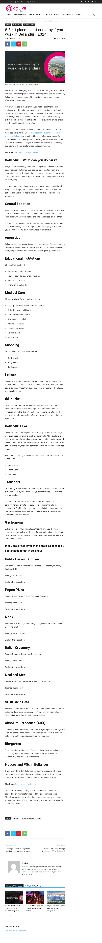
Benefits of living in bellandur (28, 152)
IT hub (39, 818)
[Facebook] (81, 1)
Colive (9, 38)
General (14, 21)
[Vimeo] (92, 1)
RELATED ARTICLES (14, 886)
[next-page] (10, 915)
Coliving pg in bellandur (25, 784)
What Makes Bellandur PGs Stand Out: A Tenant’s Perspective (13, 908)
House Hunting (17, 24)
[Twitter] (88, 1)
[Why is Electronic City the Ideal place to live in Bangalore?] (56, 897)
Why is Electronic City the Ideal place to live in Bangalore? (56, 908)
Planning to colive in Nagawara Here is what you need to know (17, 850)
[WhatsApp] (24, 43)
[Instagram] (85, 1)
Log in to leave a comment (15, 931)
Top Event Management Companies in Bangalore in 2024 (34, 908)
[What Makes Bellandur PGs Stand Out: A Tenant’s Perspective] (14, 897)
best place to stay (28, 818)
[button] (94, 15)
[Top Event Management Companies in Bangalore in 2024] (35, 897)
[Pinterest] (18, 43)
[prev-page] (6, 915)
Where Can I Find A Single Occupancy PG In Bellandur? (53, 850)
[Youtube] (95, 1)
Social (32, 24)
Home (7, 21)
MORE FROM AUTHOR (33, 886)
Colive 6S (26, 24)
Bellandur (16, 818)
